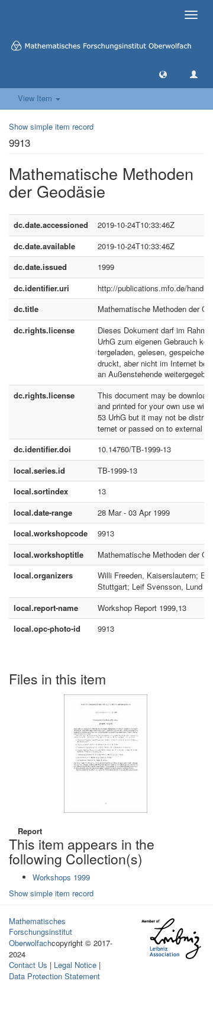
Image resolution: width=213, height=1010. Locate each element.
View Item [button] (36, 98)
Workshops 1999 (61, 877)
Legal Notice (75, 964)
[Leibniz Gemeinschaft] (170, 938)
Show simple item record (51, 126)
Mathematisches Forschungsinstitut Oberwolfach (40, 931)
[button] (163, 73)
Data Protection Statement (54, 976)
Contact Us (28, 964)
